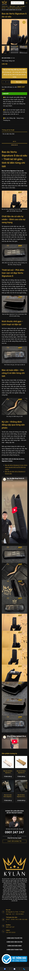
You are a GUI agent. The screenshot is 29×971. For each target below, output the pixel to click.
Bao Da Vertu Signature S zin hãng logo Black (21, 796)
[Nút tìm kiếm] (22, 2)
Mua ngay (19, 82)
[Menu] (26, 3)
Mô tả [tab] (14, 141)
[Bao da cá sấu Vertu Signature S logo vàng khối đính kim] (8, 786)
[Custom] (5, 969)
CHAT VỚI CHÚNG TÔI (14, 841)
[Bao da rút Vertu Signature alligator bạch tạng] (8, 762)
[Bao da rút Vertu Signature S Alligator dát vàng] (21, 762)
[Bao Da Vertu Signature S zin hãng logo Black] (21, 786)
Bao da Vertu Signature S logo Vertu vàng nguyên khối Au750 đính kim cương (16, 467)
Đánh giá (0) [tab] (14, 145)
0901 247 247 (14, 832)
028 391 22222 (10, 932)
